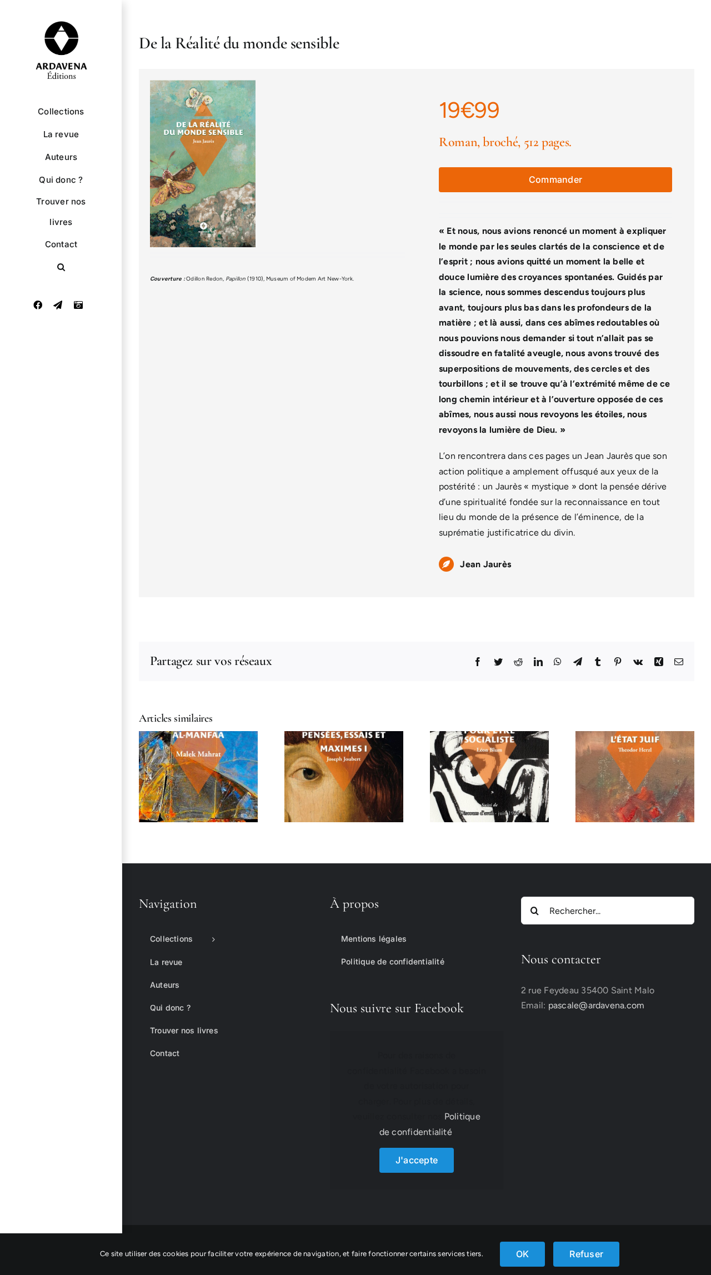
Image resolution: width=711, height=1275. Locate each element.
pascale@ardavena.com (596, 1005)
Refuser (586, 1253)
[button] (61, 267)
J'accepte (416, 1160)
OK (522, 1253)
